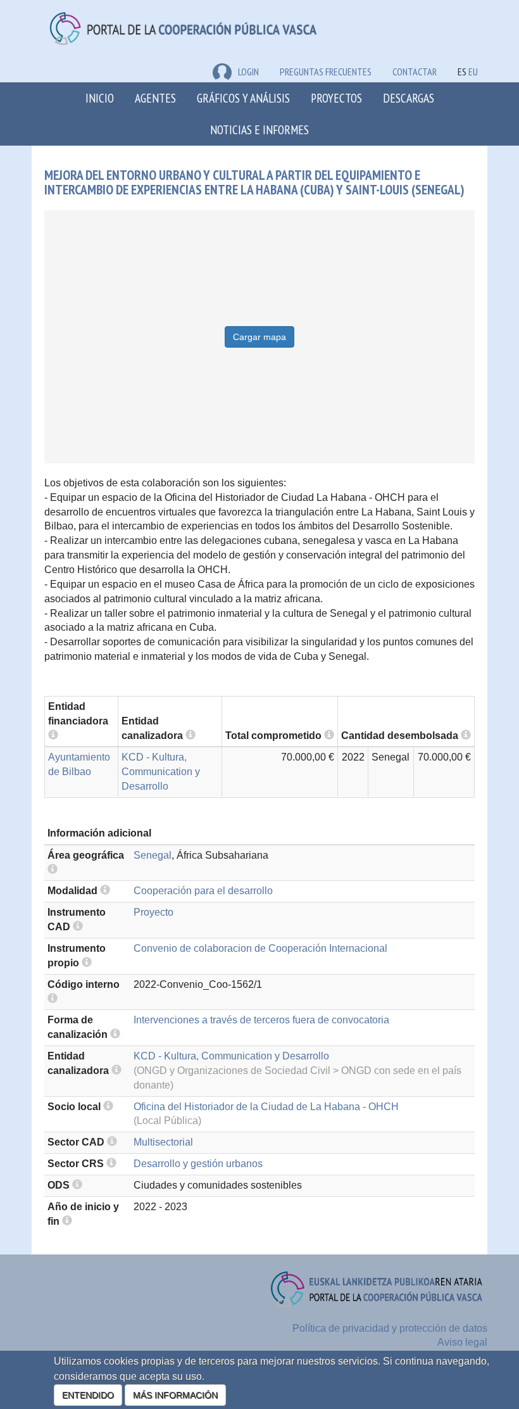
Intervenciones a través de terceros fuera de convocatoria (261, 1019)
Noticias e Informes (259, 129)
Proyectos (336, 98)
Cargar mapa (259, 337)
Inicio (99, 98)
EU (473, 71)
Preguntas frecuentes (326, 71)
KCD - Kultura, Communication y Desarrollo (161, 772)
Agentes (155, 98)
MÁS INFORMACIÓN (175, 1395)
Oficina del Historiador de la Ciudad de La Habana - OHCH (266, 1106)
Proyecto (153, 912)
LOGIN (248, 71)
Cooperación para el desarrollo (203, 890)
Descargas (408, 98)
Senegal (153, 855)
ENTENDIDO (88, 1395)
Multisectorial (163, 1142)
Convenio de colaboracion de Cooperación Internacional (260, 948)
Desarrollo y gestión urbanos (198, 1163)
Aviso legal (462, 1342)
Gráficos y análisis (243, 98)
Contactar (414, 71)
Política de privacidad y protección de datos (389, 1328)
